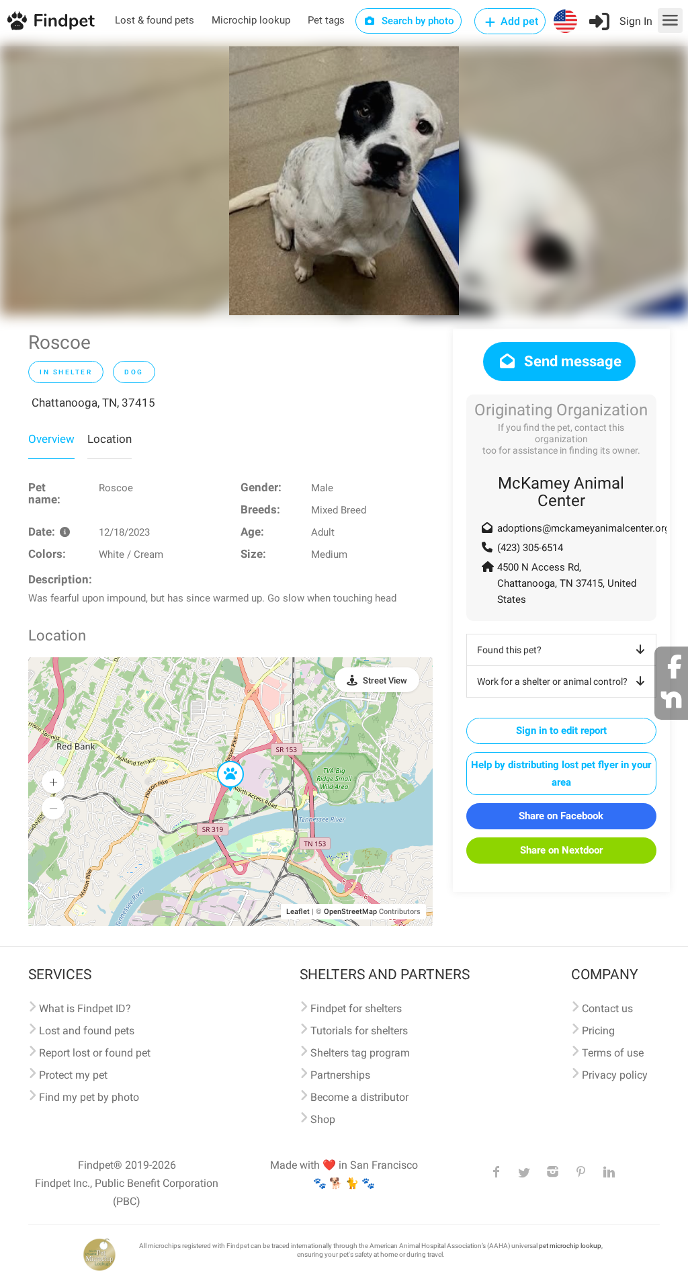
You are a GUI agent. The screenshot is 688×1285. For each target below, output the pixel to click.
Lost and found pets (86, 1030)
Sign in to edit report (561, 730)
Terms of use (613, 1052)
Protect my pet (73, 1075)
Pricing (598, 1030)
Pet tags (326, 20)
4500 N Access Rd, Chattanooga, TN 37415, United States (566, 583)
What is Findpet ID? (85, 1008)
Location (109, 439)
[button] (221, 761)
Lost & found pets (154, 20)
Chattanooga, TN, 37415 (93, 402)
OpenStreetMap (350, 911)
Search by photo (416, 21)
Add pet (518, 21)
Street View (385, 680)
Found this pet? (509, 650)
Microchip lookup (251, 20)
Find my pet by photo (89, 1097)
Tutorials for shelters (359, 1030)
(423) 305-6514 (530, 548)
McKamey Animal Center (561, 492)
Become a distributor (359, 1097)
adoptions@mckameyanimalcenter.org (583, 528)
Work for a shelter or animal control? (552, 681)
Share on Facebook (561, 816)
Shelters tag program (360, 1052)
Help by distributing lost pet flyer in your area (561, 773)
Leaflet (298, 911)
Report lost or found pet (94, 1052)
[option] (344, 180)
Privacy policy (615, 1075)
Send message (571, 361)
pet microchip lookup (570, 1245)
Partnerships (340, 1075)
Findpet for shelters (356, 1008)
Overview (51, 439)
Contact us (607, 1008)
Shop (322, 1119)
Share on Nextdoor (561, 850)
